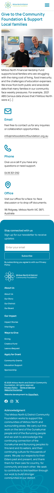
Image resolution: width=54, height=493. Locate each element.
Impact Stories (11, 322)
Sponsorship (10, 370)
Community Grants (13, 360)
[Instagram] (11, 401)
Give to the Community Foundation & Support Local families (23, 19)
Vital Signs (9, 326)
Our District (9, 303)
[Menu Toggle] (47, 4)
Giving (7, 339)
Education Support (13, 365)
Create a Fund (10, 343)
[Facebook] (6, 401)
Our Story (8, 298)
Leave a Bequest (12, 348)
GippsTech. (33, 394)
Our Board (9, 308)
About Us (8, 294)
